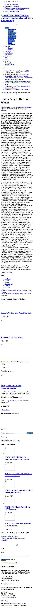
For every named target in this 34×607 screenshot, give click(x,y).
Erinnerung (11, 559)
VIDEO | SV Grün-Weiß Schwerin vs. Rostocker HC (18, 525)
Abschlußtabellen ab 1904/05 (9, 536)
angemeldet (10, 401)
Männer (10, 49)
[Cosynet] (17, 24)
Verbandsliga (12, 33)
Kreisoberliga (12, 38)
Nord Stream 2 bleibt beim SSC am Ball (16, 89)
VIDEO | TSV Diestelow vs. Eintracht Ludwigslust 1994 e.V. (17, 458)
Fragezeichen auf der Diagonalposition (16, 76)
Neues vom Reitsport (11, 88)
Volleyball (8, 51)
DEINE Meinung (18, 109)
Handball (7, 46)
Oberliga (11, 31)
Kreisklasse (11, 41)
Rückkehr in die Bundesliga (13, 72)
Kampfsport (8, 54)
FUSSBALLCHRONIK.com (17, 603)
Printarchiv (4, 540)
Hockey (7, 59)
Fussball (7, 28)
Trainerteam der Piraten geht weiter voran (17, 74)
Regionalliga (12, 29)
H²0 (6, 58)
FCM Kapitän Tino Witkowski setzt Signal (17, 86)
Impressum (4, 600)
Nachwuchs (8, 63)
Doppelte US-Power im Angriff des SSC (17, 71)
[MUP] (17, 545)
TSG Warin (8, 272)
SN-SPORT (4, 107)
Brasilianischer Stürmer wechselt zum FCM (18, 81)
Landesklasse (12, 36)
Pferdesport (8, 56)
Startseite (3, 92)
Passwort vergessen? (11, 563)
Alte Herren (11, 44)
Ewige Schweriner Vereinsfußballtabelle (13, 538)
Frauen (10, 43)
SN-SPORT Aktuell (7, 109)
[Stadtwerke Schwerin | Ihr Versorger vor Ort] (17, 94)
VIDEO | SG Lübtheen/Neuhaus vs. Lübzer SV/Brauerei (18, 475)
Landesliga (11, 34)
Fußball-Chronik (9, 64)
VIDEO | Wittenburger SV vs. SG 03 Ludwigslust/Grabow (19, 491)
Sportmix (7, 61)
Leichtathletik (9, 53)
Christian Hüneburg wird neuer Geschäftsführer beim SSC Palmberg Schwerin (19, 78)
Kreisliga (11, 39)
